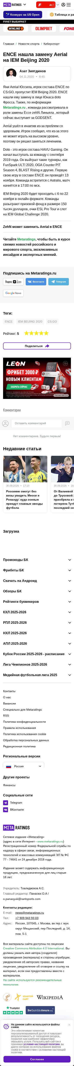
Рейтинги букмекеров (21, 601)
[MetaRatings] (16, 828)
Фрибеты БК (13, 570)
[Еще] (69, 5)
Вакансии (9, 703)
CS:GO (52, 321)
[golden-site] (23, 997)
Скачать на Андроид (20, 580)
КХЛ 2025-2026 (14, 612)
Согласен (37, 1059)
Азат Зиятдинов (33, 71)
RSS (6, 715)
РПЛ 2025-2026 (15, 622)
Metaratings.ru (14, 107)
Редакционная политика (19, 746)
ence (9, 321)
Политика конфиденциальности (24, 721)
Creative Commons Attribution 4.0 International (33, 948)
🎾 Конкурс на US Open (22, 14)
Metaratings (26, 239)
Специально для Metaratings (22, 709)
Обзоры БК (12, 591)
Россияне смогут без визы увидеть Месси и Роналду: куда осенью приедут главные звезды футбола (24, 499)
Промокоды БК (15, 560)
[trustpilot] (13, 1010)
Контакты (9, 691)
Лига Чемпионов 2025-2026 (25, 664)
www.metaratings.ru (50, 841)
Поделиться (34, 346)
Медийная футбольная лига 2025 (30, 675)
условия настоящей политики (41, 1044)
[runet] (7, 997)
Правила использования (19, 727)
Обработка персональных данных (26, 740)
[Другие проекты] (14, 5)
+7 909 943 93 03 (26, 918)
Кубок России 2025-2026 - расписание (34, 654)
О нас (7, 697)
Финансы (9, 785)
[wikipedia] (50, 997)
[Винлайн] (15, 28)
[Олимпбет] (44, 28)
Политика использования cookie (24, 734)
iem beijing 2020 (30, 321)
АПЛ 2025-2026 (15, 643)
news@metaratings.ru (29, 912)
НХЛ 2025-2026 (15, 633)
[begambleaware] (40, 1010)
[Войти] (63, 5)
